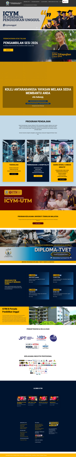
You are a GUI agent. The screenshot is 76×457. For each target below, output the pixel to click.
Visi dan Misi (22, 426)
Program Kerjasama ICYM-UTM (39, 437)
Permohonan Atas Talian (24, 436)
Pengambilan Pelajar (23, 439)
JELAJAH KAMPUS (44, 1)
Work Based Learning (23, 432)
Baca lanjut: (31, 296)
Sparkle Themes (44, 455)
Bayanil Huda (22, 435)
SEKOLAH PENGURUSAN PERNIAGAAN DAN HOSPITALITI (39, 426)
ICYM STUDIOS (38, 442)
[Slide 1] (37, 27)
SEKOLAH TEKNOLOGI (38, 424)
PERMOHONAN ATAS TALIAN (53, 1)
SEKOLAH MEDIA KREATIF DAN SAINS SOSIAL (39, 429)
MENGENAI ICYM (26, 1)
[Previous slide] (2, 18)
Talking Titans (22, 433)
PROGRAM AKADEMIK (35, 1)
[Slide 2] (39, 27)
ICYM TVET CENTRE (39, 440)
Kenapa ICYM (22, 425)
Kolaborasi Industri (23, 428)
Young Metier (22, 434)
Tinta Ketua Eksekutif (23, 424)
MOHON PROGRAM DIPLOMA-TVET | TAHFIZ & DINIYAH (38, 262)
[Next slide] (73, 18)
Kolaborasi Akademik (23, 427)
